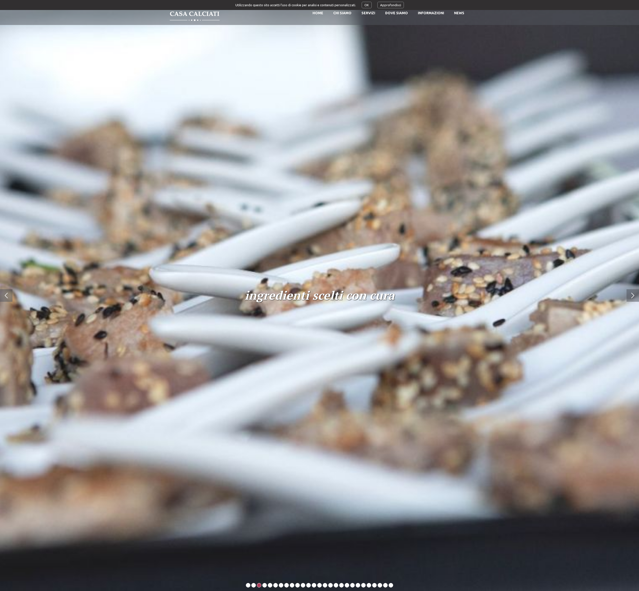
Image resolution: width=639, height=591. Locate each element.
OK (366, 5)
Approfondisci (390, 5)
